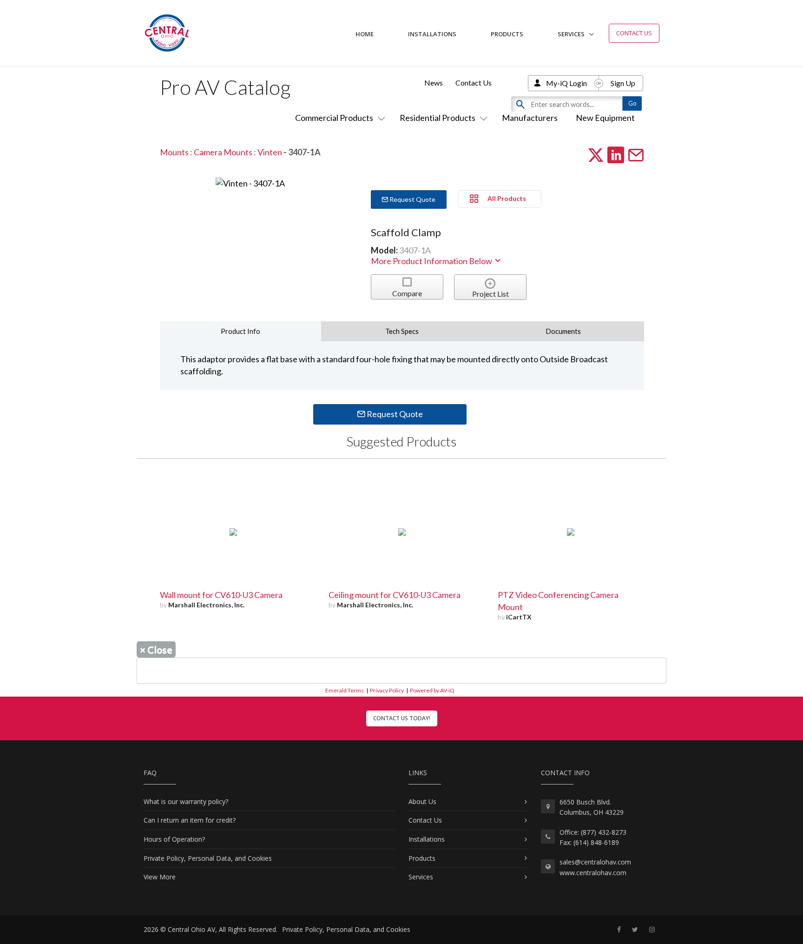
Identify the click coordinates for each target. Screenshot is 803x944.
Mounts (174, 152)
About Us (422, 801)
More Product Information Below (432, 261)
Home (364, 34)
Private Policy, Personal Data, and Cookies (208, 858)
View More (160, 876)
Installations (432, 34)
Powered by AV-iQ (432, 690)
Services (571, 34)
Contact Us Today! (401, 718)
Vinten (269, 152)
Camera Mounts (223, 152)
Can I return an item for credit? (190, 820)
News (433, 82)
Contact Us (634, 33)
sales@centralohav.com (595, 862)
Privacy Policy (387, 690)
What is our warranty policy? (186, 801)
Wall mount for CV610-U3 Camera (221, 595)
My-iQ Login (566, 83)
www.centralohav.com (592, 872)
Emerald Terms (344, 690)
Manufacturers (530, 118)
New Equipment (605, 118)
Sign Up (623, 83)
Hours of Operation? (174, 839)
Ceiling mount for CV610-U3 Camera (395, 595)
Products (507, 34)
